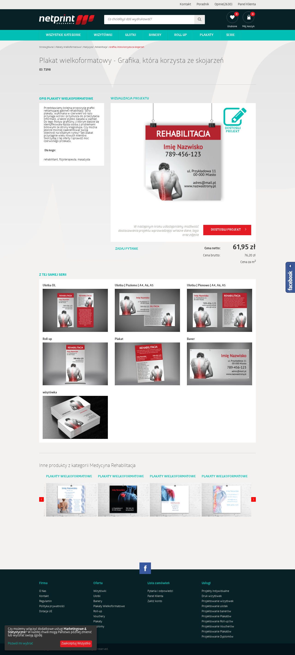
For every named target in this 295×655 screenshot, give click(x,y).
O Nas (42, 591)
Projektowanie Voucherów (218, 626)
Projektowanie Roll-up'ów (217, 621)
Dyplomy (98, 626)
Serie (230, 35)
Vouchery (99, 616)
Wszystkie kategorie (63, 35)
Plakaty (206, 35)
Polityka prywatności (52, 606)
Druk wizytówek (212, 596)
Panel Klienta (247, 4)
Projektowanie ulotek (215, 606)
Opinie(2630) (223, 4)
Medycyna (88, 47)
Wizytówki (103, 35)
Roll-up (180, 35)
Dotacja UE (45, 611)
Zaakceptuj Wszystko (76, 643)
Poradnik (203, 4)
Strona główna (46, 47)
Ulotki (130, 35)
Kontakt (185, 4)
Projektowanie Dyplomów (217, 636)
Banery (155, 35)
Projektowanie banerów (216, 611)
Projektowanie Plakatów (216, 616)
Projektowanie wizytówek (217, 601)
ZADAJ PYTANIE (126, 249)
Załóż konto (155, 601)
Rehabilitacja (101, 47)
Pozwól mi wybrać (20, 643)
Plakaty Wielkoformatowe (68, 47)
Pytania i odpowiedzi (160, 591)
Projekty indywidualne (215, 591)
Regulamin (45, 601)
